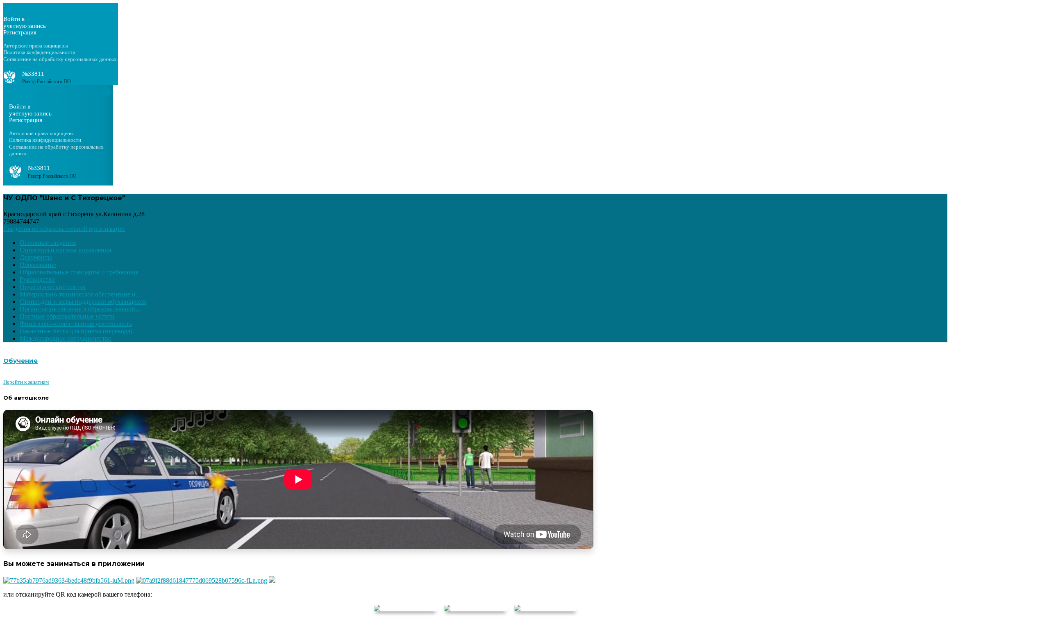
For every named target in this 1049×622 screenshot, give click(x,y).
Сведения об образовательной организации (64, 228)
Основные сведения (48, 242)
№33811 (33, 73)
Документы (36, 257)
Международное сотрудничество (65, 338)
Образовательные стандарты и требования (79, 272)
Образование (38, 264)
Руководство (37, 279)
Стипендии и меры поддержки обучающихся (83, 301)
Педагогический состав (53, 286)
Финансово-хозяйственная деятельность (76, 323)
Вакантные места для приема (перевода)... (78, 331)
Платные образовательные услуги (67, 316)
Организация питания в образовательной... (80, 308)
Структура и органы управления (65, 250)
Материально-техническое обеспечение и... (80, 294)
